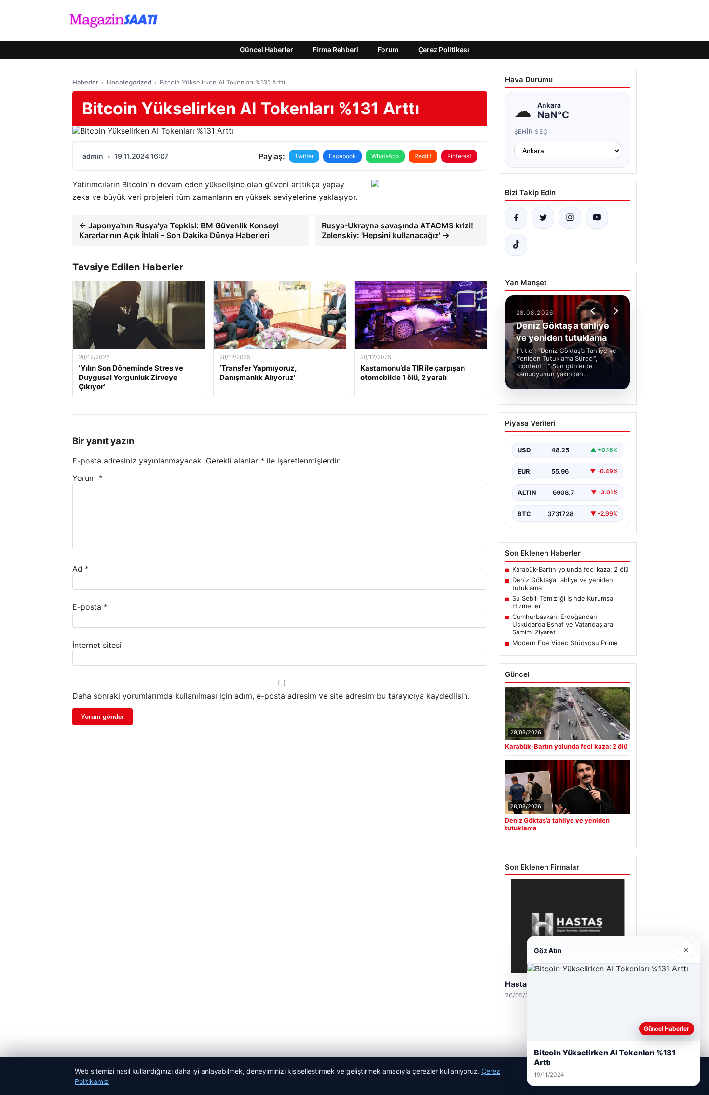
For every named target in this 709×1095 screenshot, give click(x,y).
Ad (80, 569)
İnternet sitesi (97, 645)
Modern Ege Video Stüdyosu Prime (565, 642)
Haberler (85, 82)
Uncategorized (129, 82)
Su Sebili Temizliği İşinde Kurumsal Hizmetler (563, 602)
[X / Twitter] (543, 218)
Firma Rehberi (335, 49)
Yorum (87, 478)
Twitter (304, 156)
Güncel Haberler (266, 49)
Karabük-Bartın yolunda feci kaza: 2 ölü (570, 569)
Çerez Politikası (443, 49)
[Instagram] (570, 218)
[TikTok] (516, 245)
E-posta (90, 607)
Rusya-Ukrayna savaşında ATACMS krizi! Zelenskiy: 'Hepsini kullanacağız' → (397, 230)
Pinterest (459, 156)
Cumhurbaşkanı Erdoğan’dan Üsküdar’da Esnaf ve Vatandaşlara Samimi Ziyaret (562, 624)
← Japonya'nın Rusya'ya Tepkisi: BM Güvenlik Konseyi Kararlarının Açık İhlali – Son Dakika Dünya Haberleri (179, 230)
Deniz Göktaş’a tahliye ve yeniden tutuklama (562, 583)
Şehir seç (531, 131)
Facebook (342, 156)
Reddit (423, 156)
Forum (388, 49)
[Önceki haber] (594, 311)
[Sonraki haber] (614, 311)
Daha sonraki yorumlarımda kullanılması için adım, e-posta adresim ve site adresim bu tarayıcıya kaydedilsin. (270, 696)
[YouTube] (597, 218)
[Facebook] (516, 218)
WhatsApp (385, 156)
